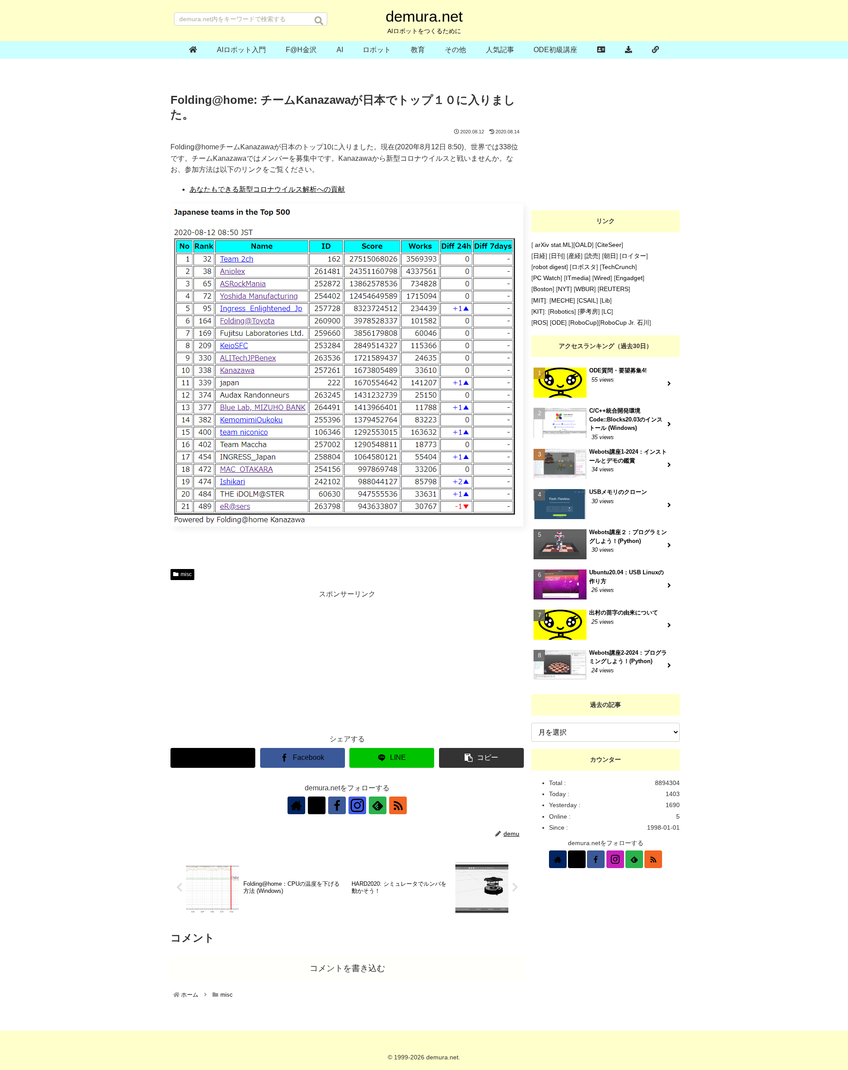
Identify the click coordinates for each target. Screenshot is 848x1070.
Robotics (562, 311)
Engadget (629, 277)
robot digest (549, 266)
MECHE (562, 300)
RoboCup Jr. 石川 (624, 322)
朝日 (610, 255)
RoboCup (583, 322)
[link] (655, 50)
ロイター (633, 255)
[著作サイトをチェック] (296, 805)
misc (186, 574)
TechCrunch (618, 266)
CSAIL (587, 300)
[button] (318, 20)
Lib (606, 300)
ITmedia (577, 277)
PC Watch (546, 277)
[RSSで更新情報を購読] (398, 805)
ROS (539, 322)
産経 (574, 255)
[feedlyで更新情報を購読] (377, 805)
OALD (583, 244)
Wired (602, 277)
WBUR (584, 288)
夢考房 (588, 311)
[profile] (601, 50)
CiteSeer (609, 244)
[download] (628, 50)
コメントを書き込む (347, 968)
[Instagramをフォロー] (357, 805)
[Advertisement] (347, 663)
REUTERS (613, 288)
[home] (193, 50)
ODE (558, 322)
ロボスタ (584, 266)
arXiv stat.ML (552, 244)
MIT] (539, 300)
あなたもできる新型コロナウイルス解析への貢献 (267, 189)
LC (607, 311)
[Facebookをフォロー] (337, 805)
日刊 (557, 255)
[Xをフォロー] (317, 805)
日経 (539, 255)
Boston (543, 288)
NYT (564, 288)
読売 (592, 255)
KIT (538, 311)
